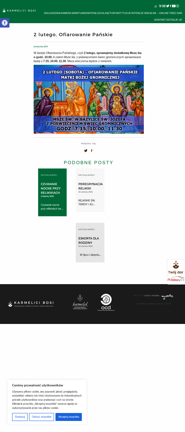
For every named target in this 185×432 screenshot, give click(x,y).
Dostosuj (20, 417)
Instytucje (123, 13)
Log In (167, 304)
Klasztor (108, 13)
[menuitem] (52, 13)
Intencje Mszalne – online (150, 13)
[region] (47, 402)
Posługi (95, 13)
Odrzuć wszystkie (41, 417)
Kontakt (160, 19)
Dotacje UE (174, 19)
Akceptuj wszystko (68, 417)
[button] (4, 23)
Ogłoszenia (52, 13)
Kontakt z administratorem (148, 312)
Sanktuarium (81, 13)
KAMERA (66, 13)
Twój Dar (175, 13)
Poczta (167, 312)
